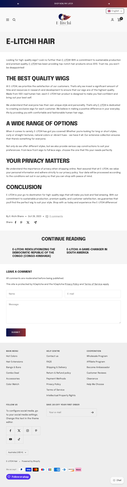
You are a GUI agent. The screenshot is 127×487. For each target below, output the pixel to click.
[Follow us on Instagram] (27, 430)
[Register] (92, 412)
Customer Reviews (96, 373)
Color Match (12, 384)
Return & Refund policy (58, 373)
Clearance (92, 379)
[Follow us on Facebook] (10, 430)
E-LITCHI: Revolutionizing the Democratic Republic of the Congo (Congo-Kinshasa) (33, 253)
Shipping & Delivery (56, 367)
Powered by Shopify (31, 461)
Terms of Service (93, 284)
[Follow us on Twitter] (19, 430)
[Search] (14, 19)
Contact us (52, 356)
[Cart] (119, 19)
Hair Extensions (14, 362)
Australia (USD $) (15, 452)
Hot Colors (11, 356)
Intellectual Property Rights (61, 395)
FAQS (49, 362)
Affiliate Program (96, 362)
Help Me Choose (95, 384)
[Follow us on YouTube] (10, 439)
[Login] (112, 19)
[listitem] (15, 222)
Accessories (13, 379)
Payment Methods (56, 379)
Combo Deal (12, 373)
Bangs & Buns (13, 367)
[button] (115, 11)
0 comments (56, 216)
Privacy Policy (72, 284)
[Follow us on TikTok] (19, 439)
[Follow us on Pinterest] (36, 430)
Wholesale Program (97, 356)
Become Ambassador (98, 367)
